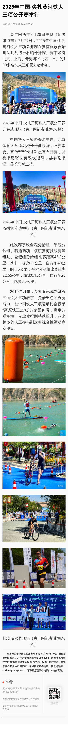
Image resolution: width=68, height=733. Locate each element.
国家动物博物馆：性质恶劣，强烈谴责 (20, 698)
